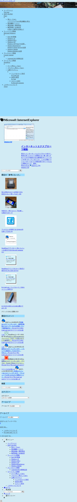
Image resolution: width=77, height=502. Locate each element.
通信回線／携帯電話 (18, 451)
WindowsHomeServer (17, 464)
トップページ (12, 443)
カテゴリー (5, 396)
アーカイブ (5, 406)
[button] (20, 171)
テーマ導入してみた (18, 473)
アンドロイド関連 (14, 468)
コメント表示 (19, 483)
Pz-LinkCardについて (10, 432)
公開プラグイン (16, 477)
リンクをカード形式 (22, 479)
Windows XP (15, 462)
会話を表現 (19, 481)
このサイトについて (10, 430)
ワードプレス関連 (14, 471)
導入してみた (15, 447)
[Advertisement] (38, 103)
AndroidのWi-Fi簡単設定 (19, 470)
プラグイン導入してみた (19, 475)
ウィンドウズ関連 (14, 455)
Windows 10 (15, 459)
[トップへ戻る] (1, 501)
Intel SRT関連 (15, 457)
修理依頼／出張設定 (18, 453)
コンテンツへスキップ (7, 1)
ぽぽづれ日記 (12, 445)
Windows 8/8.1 (15, 461)
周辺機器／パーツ (17, 449)
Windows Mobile (16, 466)
